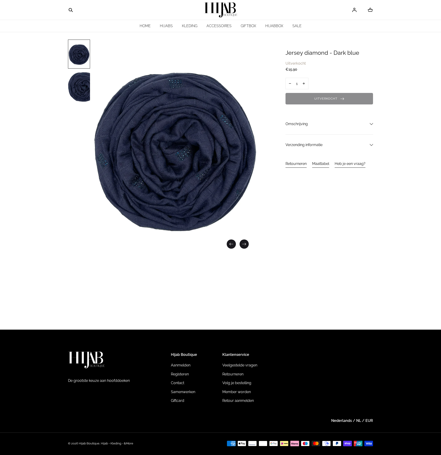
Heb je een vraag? (350, 163)
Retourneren (296, 163)
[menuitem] (79, 54)
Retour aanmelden (238, 400)
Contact (177, 383)
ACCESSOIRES (219, 26)
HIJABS (166, 26)
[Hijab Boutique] (220, 10)
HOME (145, 26)
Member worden (236, 392)
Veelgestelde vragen (239, 365)
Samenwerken (183, 392)
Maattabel (320, 163)
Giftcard (177, 400)
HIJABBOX (274, 26)
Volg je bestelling (236, 383)
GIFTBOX (248, 26)
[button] (71, 10)
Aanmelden (180, 365)
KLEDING (189, 26)
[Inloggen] (354, 10)
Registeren (180, 374)
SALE (297, 26)
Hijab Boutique (89, 443)
